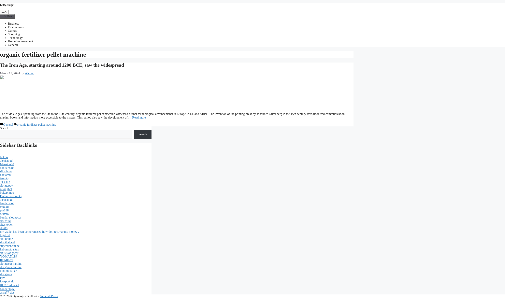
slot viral (5, 221)
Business (13, 23)
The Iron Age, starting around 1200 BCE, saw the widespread (62, 65)
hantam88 (6, 175)
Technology (15, 37)
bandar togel (7, 289)
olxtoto (4, 214)
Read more (139, 117)
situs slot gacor (9, 253)
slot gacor (6, 274)
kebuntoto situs (9, 249)
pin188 (4, 210)
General (13, 45)
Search (4, 128)
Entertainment (16, 27)
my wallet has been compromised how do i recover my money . (39, 231)
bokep (4, 157)
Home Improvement (20, 41)
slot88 (3, 228)
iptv (2, 277)
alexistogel (6, 160)
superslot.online (10, 246)
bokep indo (7, 192)
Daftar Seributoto (11, 196)
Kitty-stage (7, 5)
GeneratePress (49, 296)
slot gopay (6, 185)
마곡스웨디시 (9, 285)
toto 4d (4, 206)
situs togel (6, 224)
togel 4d (5, 235)
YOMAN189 (8, 256)
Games (12, 30)
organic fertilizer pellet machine (36, 124)
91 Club (5, 182)
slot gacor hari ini (11, 263)
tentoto (4, 178)
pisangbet (6, 189)
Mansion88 (7, 164)
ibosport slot (7, 281)
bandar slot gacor (10, 217)
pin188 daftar (8, 270)
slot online (6, 238)
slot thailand (7, 242)
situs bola (6, 171)
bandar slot (7, 167)
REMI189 (6, 260)
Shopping (14, 34)
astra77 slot (7, 292)
